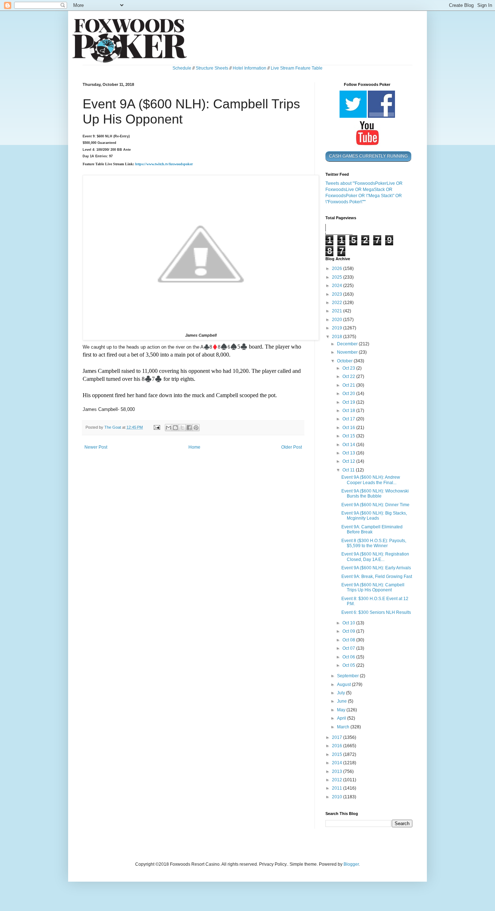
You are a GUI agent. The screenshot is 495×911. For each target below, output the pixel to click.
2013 (337, 771)
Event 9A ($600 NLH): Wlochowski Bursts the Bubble (375, 493)
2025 (337, 277)
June (342, 701)
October (345, 360)
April (342, 718)
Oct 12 (349, 461)
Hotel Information (249, 68)
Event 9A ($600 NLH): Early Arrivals (376, 567)
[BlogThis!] (175, 427)
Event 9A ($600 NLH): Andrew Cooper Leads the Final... (370, 480)
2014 (337, 762)
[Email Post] (156, 427)
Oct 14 (349, 444)
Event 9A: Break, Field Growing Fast (376, 576)
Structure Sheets (212, 68)
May (341, 709)
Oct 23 (349, 368)
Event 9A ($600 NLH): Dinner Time (375, 504)
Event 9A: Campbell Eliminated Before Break (372, 529)
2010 (337, 796)
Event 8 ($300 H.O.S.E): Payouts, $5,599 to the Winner (373, 543)
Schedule (181, 68)
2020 (337, 319)
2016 (337, 745)
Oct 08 (349, 639)
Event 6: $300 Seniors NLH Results (376, 612)
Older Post (291, 447)
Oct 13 (349, 452)
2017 (337, 737)
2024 (337, 285)
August (344, 684)
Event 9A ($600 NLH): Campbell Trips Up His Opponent (372, 587)
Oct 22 (349, 376)
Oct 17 (349, 418)
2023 (337, 294)
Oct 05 (349, 665)
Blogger (351, 864)
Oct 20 (349, 393)
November (348, 352)
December (348, 343)
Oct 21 (349, 385)
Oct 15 (349, 435)
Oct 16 (349, 427)
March (343, 726)
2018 (337, 336)
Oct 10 (349, 622)
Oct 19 (349, 402)
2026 (337, 268)
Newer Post (95, 447)
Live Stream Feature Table (297, 68)
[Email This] (168, 427)
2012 (337, 779)
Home (194, 447)
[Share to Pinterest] (196, 427)
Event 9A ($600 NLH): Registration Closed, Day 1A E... (375, 557)
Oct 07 (349, 648)
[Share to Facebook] (189, 427)
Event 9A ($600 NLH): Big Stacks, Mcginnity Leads (374, 516)
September (348, 675)
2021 (337, 310)
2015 (337, 754)
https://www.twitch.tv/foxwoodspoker (164, 164)
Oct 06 (349, 657)
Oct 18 (349, 410)
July (341, 692)
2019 (337, 327)
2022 (337, 302)
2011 (337, 788)
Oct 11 (349, 470)
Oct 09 (349, 631)
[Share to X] (182, 427)
